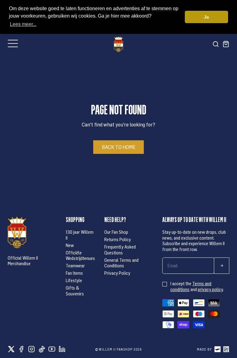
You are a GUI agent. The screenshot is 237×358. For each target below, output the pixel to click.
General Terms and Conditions (121, 262)
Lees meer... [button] (23, 24)
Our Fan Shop (116, 232)
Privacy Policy (117, 273)
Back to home (118, 146)
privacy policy (210, 289)
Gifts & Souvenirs (75, 290)
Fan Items (74, 273)
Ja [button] (206, 16)
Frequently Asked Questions (120, 249)
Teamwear (75, 265)
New (70, 245)
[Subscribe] (221, 265)
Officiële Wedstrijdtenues (80, 255)
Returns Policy (117, 239)
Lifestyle (74, 280)
